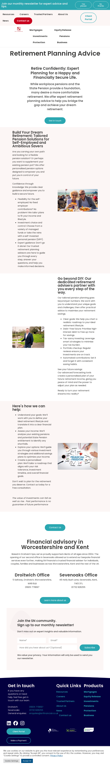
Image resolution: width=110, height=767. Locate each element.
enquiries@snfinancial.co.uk (43, 713)
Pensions (64, 36)
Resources (8, 14)
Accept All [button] (27, 761)
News (6, 20)
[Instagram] (22, 723)
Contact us (23, 20)
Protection (39, 42)
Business (62, 42)
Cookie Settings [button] (11, 761)
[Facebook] (15, 723)
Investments (40, 36)
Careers (24, 14)
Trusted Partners (43, 14)
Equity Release (62, 30)
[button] (83, 5)
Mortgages (36, 30)
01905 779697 (36, 706)
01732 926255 (36, 710)
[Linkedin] (9, 723)
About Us (63, 14)
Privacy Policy (56, 755)
